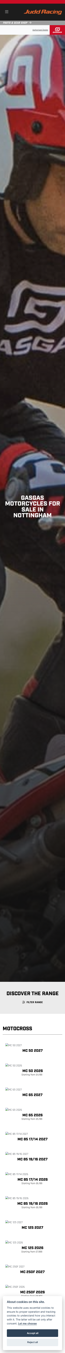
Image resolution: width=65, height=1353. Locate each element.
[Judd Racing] (42, 12)
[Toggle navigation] (6, 12)
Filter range (35, 1002)
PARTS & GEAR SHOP (15, 23)
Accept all (32, 1333)
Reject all (32, 1342)
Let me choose (27, 1323)
